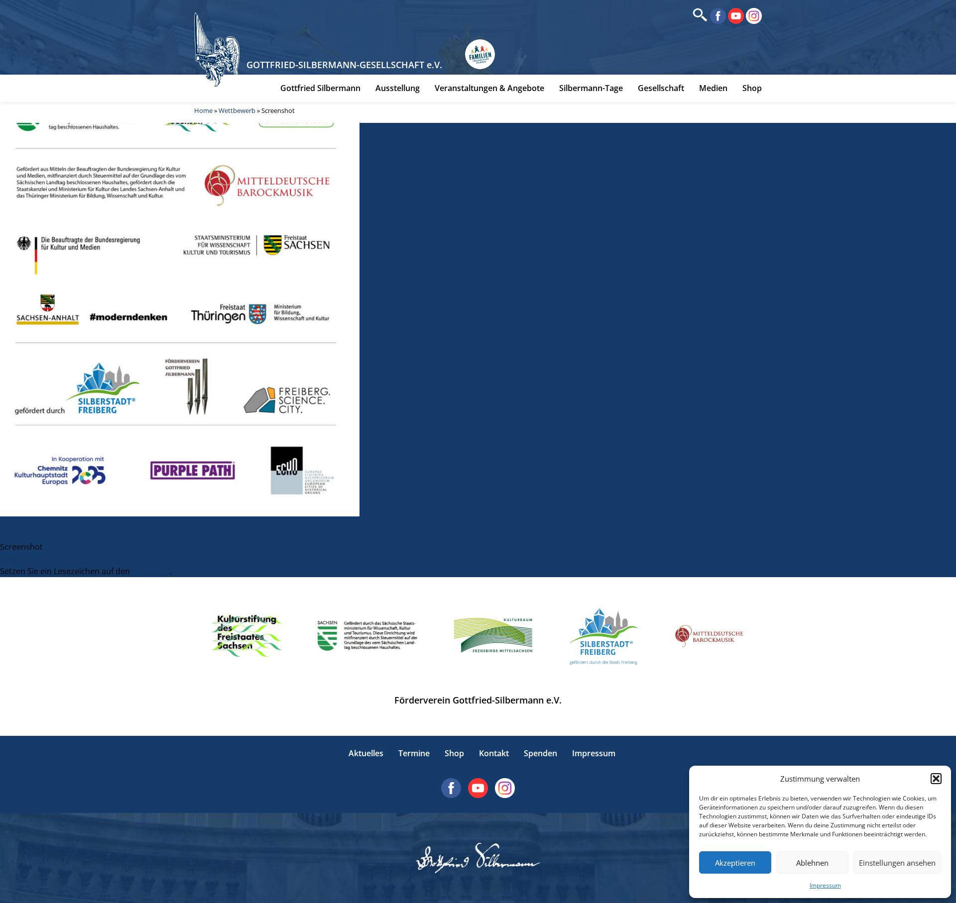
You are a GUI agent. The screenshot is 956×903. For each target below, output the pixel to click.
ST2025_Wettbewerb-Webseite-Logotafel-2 (79, 534)
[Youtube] (735, 15)
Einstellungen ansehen (897, 863)
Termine (414, 753)
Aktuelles (366, 753)
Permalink (151, 571)
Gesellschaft (661, 88)
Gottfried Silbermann (320, 88)
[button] (936, 779)
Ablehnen (812, 863)
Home (203, 110)
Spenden (540, 753)
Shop (752, 88)
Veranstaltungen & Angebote (489, 88)
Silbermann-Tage (591, 88)
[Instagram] (753, 15)
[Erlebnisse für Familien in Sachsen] (480, 54)
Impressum (825, 885)
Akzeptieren (735, 863)
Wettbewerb (237, 110)
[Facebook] (717, 15)
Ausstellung (397, 88)
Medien (713, 88)
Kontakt (494, 753)
